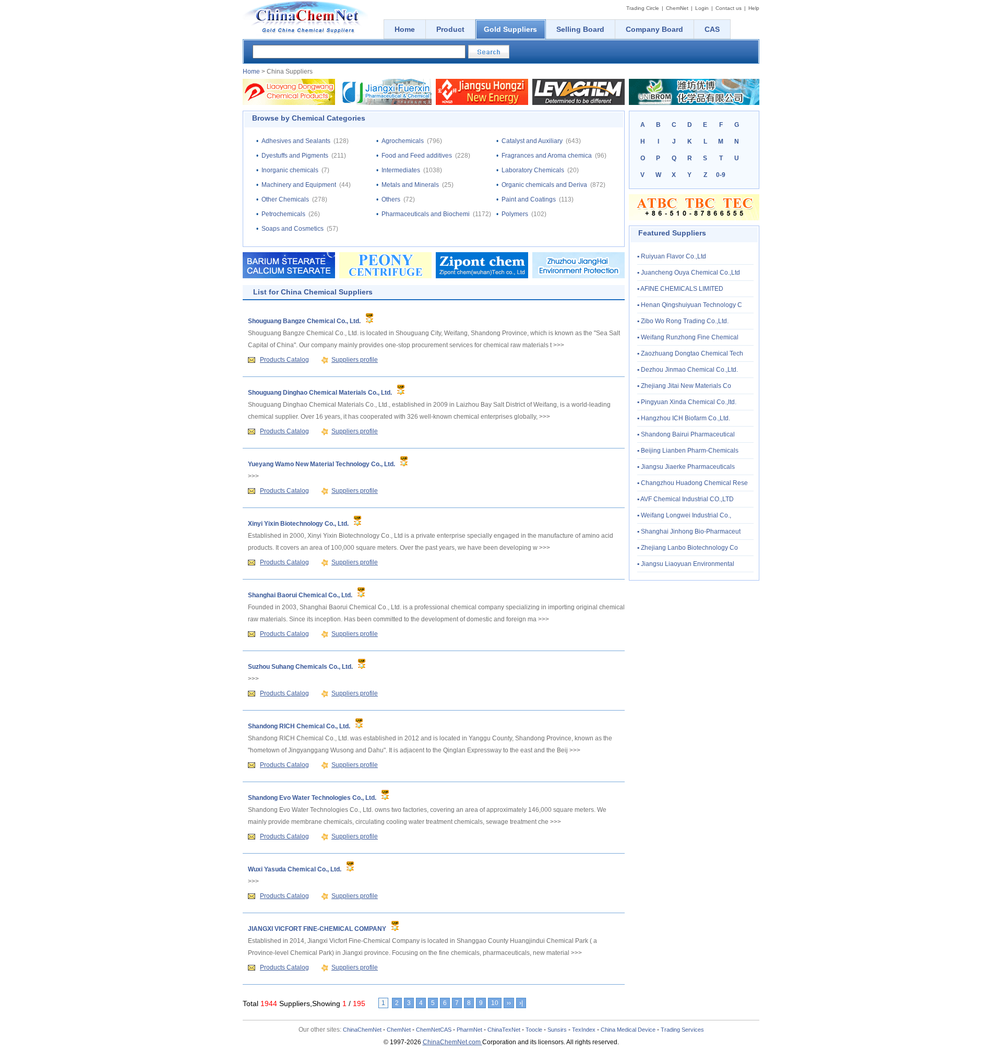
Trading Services (682, 1029)
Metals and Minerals (410, 184)
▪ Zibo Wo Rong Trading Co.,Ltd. (683, 321)
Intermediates (400, 170)
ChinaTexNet (503, 1029)
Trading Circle (642, 8)
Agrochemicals (402, 141)
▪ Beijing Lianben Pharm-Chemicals (687, 450)
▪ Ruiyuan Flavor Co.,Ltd (671, 256)
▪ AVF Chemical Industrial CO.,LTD (685, 499)
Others (390, 199)
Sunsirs (557, 1029)
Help (753, 8)
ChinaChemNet (362, 1029)
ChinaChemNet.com (452, 1042)
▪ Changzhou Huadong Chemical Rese (692, 483)
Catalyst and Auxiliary (532, 141)
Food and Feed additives (416, 155)
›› (509, 1003)
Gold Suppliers (510, 29)
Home (251, 71)
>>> (558, 345)
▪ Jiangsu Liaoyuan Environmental (685, 564)
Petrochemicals (283, 214)
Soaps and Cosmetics (292, 228)
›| (521, 1003)
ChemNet (677, 8)
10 (494, 1003)
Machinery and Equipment (298, 184)
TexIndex (583, 1029)
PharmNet (469, 1029)
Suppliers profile (354, 359)
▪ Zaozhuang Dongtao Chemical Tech (690, 353)
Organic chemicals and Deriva (544, 184)
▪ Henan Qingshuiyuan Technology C (689, 305)
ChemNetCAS (433, 1029)
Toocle (534, 1029)
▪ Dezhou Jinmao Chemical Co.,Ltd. (687, 369)
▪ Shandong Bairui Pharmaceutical (686, 434)
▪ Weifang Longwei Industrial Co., (684, 515)
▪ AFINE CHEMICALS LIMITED (680, 288)
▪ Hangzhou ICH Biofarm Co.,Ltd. (683, 418)
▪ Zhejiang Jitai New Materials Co (684, 385)
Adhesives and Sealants (295, 141)
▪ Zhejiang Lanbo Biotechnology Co (687, 547)
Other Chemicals (285, 199)
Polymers (515, 214)
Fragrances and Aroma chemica (547, 155)
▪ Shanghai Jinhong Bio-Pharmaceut (689, 531)
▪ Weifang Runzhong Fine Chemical (687, 337)
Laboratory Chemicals (533, 170)
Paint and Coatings (529, 199)
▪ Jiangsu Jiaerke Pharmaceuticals (686, 466)
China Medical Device (628, 1029)
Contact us (728, 8)
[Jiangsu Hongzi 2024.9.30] (482, 103)
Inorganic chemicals (289, 170)
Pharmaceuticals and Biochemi (425, 214)
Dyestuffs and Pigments (294, 155)
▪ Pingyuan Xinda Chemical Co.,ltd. (686, 402)
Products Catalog (284, 359)
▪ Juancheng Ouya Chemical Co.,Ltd (688, 272)
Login (702, 8)
